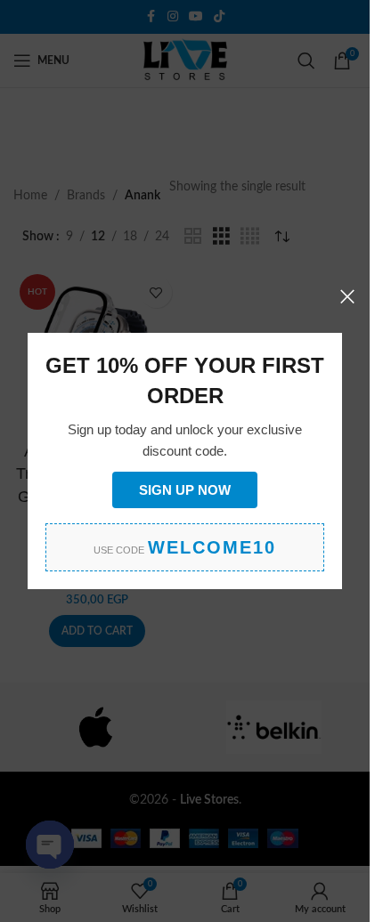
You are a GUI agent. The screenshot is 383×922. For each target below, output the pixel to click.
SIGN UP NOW (185, 489)
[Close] (347, 296)
